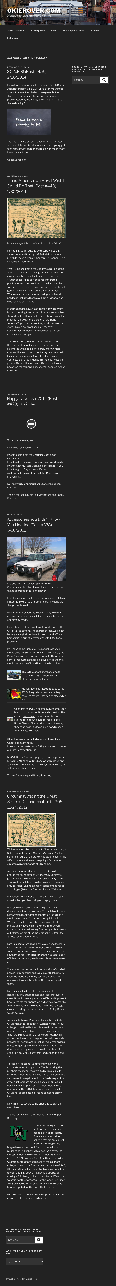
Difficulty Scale (37, 30)
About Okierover (15, 30)
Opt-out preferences (73, 30)
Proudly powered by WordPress (21, 1279)
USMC (54, 30)
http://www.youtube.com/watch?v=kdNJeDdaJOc (34, 243)
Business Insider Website (47, 889)
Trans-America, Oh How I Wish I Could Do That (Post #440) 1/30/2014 (35, 186)
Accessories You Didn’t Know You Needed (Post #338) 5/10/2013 (33, 525)
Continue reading (16, 159)
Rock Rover (29, 716)
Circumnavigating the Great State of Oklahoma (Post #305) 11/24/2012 (35, 802)
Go (30, 1114)
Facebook (94, 30)
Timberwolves (41, 1114)
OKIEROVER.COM (34, 10)
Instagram (12, 38)
